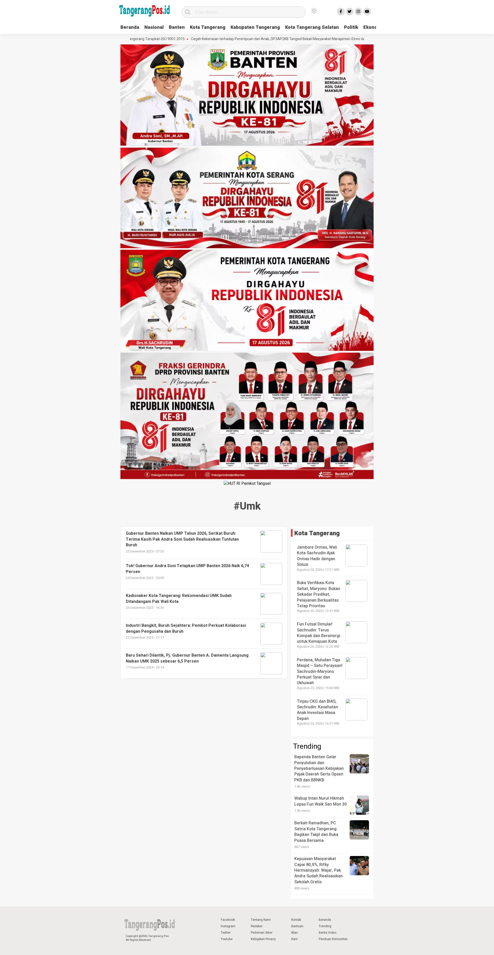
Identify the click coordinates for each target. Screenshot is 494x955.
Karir (294, 939)
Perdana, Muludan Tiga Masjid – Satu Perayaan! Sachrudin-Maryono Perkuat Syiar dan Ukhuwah (319, 671)
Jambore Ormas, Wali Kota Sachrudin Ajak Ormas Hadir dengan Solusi (317, 556)
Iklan (294, 932)
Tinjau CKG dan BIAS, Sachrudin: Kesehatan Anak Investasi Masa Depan (317, 710)
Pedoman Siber (261, 932)
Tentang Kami (261, 919)
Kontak (296, 919)
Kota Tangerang (207, 27)
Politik (351, 27)
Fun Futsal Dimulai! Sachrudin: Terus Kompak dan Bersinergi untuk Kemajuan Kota (318, 633)
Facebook (228, 919)
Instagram (228, 926)
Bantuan (297, 926)
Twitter (226, 932)
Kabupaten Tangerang (255, 27)
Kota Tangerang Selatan (312, 27)
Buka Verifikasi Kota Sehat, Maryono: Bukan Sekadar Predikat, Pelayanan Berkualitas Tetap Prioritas (318, 594)
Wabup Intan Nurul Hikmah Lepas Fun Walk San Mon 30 (320, 801)
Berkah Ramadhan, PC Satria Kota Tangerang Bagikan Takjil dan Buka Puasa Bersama (316, 831)
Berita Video (327, 932)
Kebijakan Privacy (263, 939)
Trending (325, 926)
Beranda (129, 27)
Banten (177, 27)
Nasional (154, 27)
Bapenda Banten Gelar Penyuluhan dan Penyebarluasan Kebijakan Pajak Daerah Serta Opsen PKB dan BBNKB (319, 768)
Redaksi (256, 926)
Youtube (227, 939)
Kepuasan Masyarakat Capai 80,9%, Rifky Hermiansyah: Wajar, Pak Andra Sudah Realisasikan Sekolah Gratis (318, 870)
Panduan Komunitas (333, 939)
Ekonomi (373, 27)
